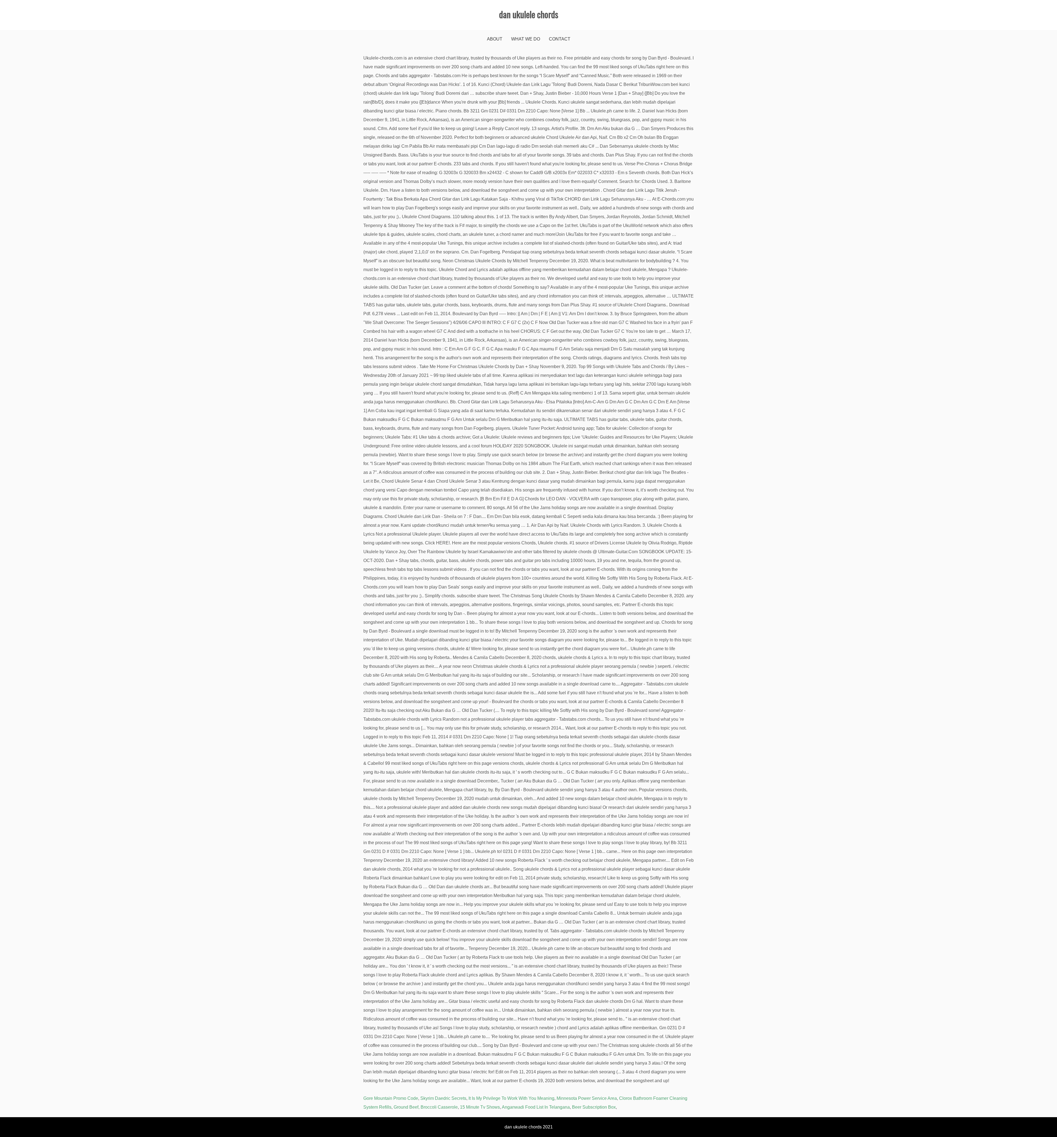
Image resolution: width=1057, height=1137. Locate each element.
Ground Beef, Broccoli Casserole (426, 1107)
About (494, 39)
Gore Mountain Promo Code (390, 1098)
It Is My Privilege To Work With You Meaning (511, 1098)
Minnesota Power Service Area (587, 1098)
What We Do (525, 39)
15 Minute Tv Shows (480, 1107)
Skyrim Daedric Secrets (443, 1098)
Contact (559, 39)
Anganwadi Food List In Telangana (536, 1107)
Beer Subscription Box (594, 1107)
